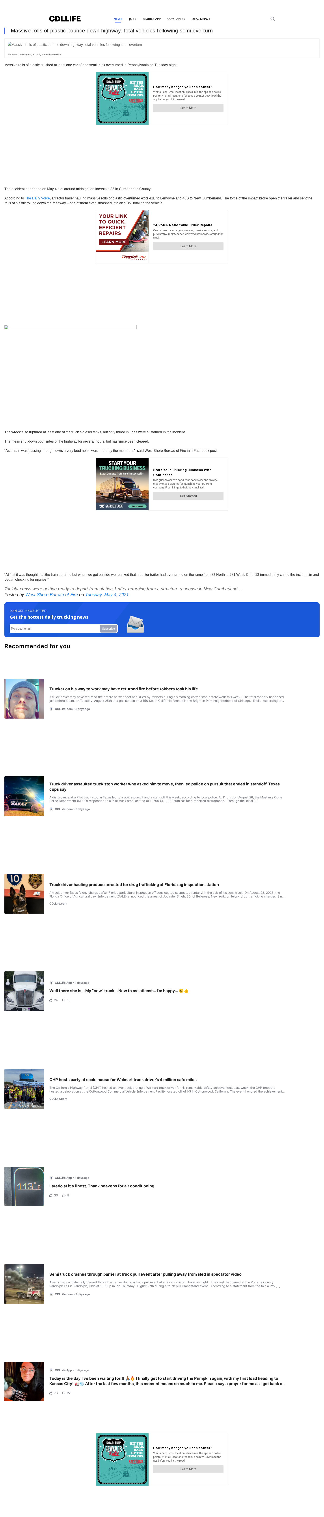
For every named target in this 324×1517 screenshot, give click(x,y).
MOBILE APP (152, 19)
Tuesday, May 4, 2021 (107, 594)
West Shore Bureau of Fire (51, 594)
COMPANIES (176, 19)
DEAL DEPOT (201, 19)
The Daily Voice (37, 198)
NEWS (118, 19)
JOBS (132, 19)
